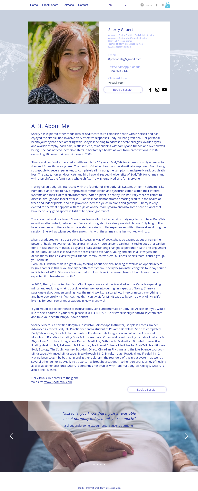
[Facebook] (150, 90)
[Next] (186, 436)
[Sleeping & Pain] (97, 464)
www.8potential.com (58, 382)
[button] (167, 5)
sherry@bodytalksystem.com (142, 313)
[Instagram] (157, 90)
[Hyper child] (100, 464)
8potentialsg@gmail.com (124, 59)
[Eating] (93, 464)
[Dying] (104, 464)
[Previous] (11, 436)
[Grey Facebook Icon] (156, 5)
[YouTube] (164, 90)
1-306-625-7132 (118, 71)
